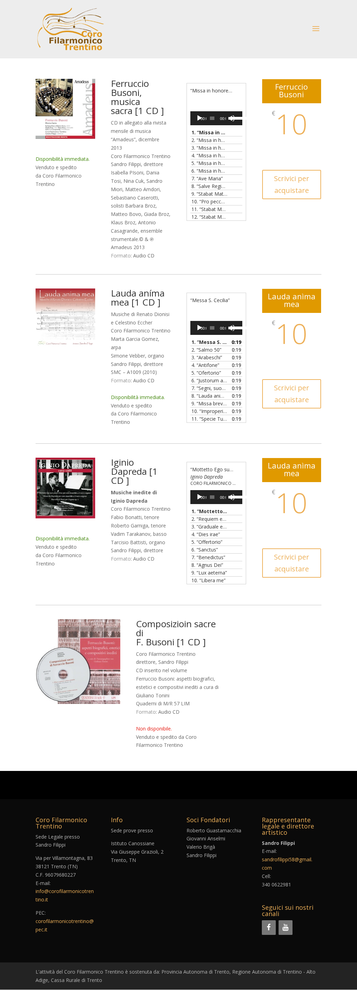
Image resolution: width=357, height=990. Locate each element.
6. (209, 170)
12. (209, 216)
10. (209, 201)
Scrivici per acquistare (291, 184)
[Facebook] (269, 927)
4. (209, 155)
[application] (216, 118)
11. (209, 209)
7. (207, 178)
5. (209, 163)
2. (209, 140)
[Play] (199, 118)
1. (209, 132)
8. (209, 186)
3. (209, 147)
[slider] (234, 117)
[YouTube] (286, 927)
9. (209, 193)
